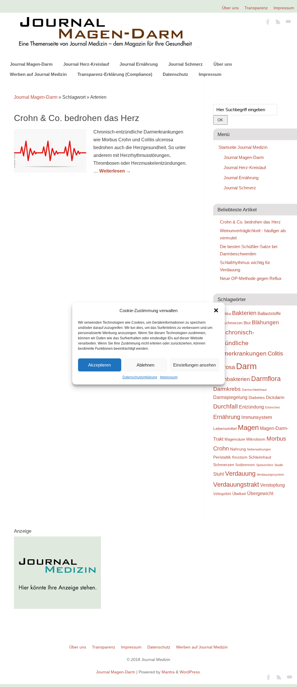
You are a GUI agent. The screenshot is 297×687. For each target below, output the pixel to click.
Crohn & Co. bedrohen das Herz (76, 118)
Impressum (169, 377)
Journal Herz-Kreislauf (86, 64)
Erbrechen (272, 407)
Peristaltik (222, 457)
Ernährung (226, 417)
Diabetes (257, 397)
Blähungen (265, 322)
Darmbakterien (231, 379)
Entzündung (251, 406)
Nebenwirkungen (259, 449)
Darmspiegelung (230, 397)
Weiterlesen (115, 170)
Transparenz (256, 8)
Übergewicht (260, 493)
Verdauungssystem (270, 474)
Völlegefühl (222, 494)
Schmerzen (223, 464)
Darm (246, 366)
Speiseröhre (264, 465)
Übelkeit (239, 494)
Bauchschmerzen (227, 323)
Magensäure (234, 439)
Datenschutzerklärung (139, 377)
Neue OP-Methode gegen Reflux (251, 278)
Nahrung (238, 449)
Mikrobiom (255, 439)
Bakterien (244, 313)
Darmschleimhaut (254, 389)
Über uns (230, 8)
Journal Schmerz (185, 64)
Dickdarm (275, 397)
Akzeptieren (99, 364)
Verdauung (240, 473)
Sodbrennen (245, 465)
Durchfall (225, 406)
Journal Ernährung (138, 64)
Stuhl (218, 474)
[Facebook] (268, 22)
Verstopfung (272, 485)
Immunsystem (256, 417)
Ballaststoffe (269, 313)
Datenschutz (175, 74)
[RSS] (278, 22)
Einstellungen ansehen (194, 364)
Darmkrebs (227, 389)
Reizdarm (239, 457)
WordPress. (190, 672)
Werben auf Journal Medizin (38, 74)
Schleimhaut (260, 457)
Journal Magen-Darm (31, 64)
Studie (278, 465)
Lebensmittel (225, 428)
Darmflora (266, 378)
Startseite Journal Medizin (242, 147)
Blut (247, 322)
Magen (248, 427)
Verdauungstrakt (236, 484)
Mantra (168, 672)
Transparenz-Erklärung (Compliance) (114, 74)
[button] (216, 310)
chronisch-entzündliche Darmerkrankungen (240, 343)
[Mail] (288, 22)
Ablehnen (145, 364)
